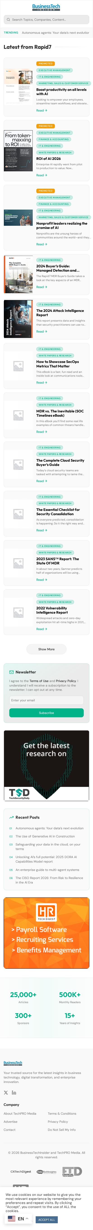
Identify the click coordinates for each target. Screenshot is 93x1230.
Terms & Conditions (62, 1113)
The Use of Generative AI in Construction (45, 836)
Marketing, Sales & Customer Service (63, 83)
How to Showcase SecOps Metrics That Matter (57, 363)
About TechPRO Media (20, 1113)
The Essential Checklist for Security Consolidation (58, 511)
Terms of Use (39, 681)
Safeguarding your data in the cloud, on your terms (48, 846)
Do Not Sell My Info (62, 1130)
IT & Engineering (49, 76)
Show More (46, 649)
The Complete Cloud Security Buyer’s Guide (60, 462)
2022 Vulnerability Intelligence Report (52, 610)
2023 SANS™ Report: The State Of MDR (57, 561)
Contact (9, 1130)
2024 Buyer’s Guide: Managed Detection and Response (56, 270)
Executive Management (54, 70)
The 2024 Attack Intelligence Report (60, 312)
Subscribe (46, 713)
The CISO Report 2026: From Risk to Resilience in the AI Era (49, 880)
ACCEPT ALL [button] (46, 1220)
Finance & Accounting (54, 139)
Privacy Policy (66, 681)
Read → (41, 110)
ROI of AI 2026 (48, 158)
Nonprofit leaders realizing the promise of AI (61, 225)
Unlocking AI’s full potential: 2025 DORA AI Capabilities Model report (46, 859)
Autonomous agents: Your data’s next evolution (56, 33)
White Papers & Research (55, 152)
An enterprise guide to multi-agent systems (47, 870)
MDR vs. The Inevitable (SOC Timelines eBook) (60, 413)
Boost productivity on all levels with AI (61, 91)
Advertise (10, 1122)
